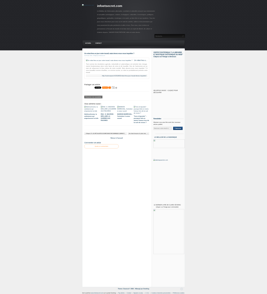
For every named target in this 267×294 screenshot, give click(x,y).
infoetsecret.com (109, 6)
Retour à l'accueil (117, 138)
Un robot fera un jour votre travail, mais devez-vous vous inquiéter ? (140, 60)
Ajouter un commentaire (101, 146)
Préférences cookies (178, 293)
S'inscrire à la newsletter (93, 97)
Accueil (88, 43)
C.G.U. (147, 293)
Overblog (146, 289)
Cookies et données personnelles (161, 293)
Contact (98, 43)
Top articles (121, 293)
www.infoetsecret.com (97, 293)
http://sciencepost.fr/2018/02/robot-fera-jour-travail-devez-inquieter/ (124, 76)
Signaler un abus (138, 293)
